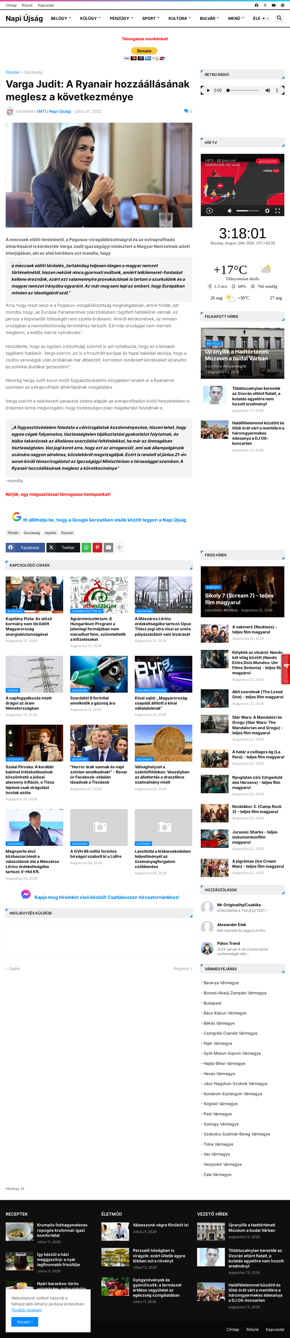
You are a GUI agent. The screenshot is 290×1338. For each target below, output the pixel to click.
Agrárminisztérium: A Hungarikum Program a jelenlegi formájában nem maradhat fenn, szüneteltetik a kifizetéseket (98, 629)
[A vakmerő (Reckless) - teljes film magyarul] (215, 633)
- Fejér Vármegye (216, 1043)
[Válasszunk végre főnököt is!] (115, 1231)
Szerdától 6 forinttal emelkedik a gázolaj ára (92, 700)
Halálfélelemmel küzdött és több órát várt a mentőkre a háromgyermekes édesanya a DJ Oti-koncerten (258, 433)
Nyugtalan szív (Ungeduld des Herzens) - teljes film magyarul (257, 782)
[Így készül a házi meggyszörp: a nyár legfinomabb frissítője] (19, 1261)
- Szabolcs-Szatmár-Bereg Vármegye (235, 1133)
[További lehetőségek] (119, 547)
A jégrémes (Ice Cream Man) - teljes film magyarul (258, 864)
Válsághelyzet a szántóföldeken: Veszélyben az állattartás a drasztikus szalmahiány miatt (162, 774)
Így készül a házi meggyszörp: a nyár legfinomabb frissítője (58, 1259)
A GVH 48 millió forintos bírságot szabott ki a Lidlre (95, 854)
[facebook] (256, 5)
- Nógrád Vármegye (219, 1103)
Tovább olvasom (26, 1309)
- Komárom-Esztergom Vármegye (231, 1093)
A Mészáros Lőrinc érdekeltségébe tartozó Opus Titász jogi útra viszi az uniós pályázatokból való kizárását (163, 626)
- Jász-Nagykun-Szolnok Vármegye (234, 1083)
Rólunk (27, 5)
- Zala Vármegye (216, 1174)
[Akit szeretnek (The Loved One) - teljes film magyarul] (215, 698)
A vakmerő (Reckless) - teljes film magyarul (254, 629)
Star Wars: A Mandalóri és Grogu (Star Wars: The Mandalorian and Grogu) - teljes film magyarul (257, 725)
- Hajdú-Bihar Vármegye (223, 1063)
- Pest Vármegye (216, 1113)
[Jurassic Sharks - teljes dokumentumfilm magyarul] (215, 838)
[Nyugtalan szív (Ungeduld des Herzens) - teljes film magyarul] (215, 784)
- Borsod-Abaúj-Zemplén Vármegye (233, 992)
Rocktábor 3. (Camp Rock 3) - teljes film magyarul (257, 809)
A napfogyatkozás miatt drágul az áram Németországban (29, 703)
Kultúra (178, 18)
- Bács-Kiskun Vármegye (223, 1013)
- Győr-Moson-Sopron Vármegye (231, 1053)
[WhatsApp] (86, 547)
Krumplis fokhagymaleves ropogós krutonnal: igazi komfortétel (62, 1229)
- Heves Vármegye (218, 1073)
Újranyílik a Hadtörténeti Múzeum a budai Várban (252, 1227)
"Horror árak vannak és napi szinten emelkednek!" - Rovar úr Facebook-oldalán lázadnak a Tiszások (98, 774)
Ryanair (67, 533)
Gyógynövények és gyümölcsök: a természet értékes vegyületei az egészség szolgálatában (157, 1287)
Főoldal (12, 72)
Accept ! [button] (25, 1321)
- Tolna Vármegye (217, 1144)
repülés (50, 533)
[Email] (108, 547)
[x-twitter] (265, 5)
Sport (148, 18)
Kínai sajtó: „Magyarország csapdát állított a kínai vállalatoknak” (161, 703)
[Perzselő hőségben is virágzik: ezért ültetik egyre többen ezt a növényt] (115, 1257)
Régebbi (181, 968)
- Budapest (211, 1003)
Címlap (11, 5)
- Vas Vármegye (215, 1154)
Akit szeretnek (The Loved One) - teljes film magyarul (257, 694)
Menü (234, 18)
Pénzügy (119, 18)
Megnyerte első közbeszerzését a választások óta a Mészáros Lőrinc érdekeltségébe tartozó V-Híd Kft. (32, 861)
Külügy (88, 18)
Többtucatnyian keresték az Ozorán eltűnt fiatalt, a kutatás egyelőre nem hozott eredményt (256, 396)
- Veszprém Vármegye (221, 1164)
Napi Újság (24, 18)
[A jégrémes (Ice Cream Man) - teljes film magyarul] (215, 868)
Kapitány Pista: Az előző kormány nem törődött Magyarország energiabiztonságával (29, 626)
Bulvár (207, 18)
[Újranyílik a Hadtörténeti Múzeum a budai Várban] (211, 1231)
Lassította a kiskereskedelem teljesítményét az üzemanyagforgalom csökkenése (163, 859)
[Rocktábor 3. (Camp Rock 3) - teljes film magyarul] (215, 813)
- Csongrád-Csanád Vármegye (229, 1033)
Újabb (14, 968)
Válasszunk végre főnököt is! (161, 1224)
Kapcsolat (46, 5)
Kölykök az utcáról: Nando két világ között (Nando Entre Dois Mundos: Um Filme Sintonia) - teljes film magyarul (258, 662)
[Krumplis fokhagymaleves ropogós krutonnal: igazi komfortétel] (19, 1231)
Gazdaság (33, 72)
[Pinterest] (97, 547)
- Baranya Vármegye (220, 982)
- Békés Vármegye (218, 1023)
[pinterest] (282, 5)
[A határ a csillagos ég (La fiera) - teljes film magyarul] (215, 758)
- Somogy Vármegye (220, 1124)
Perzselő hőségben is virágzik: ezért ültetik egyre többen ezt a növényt (159, 1255)
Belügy (59, 18)
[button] (265, 18)
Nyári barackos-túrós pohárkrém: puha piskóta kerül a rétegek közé (61, 1288)
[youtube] (274, 5)
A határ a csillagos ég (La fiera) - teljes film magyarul (258, 754)
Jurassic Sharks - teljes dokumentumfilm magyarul (255, 837)
